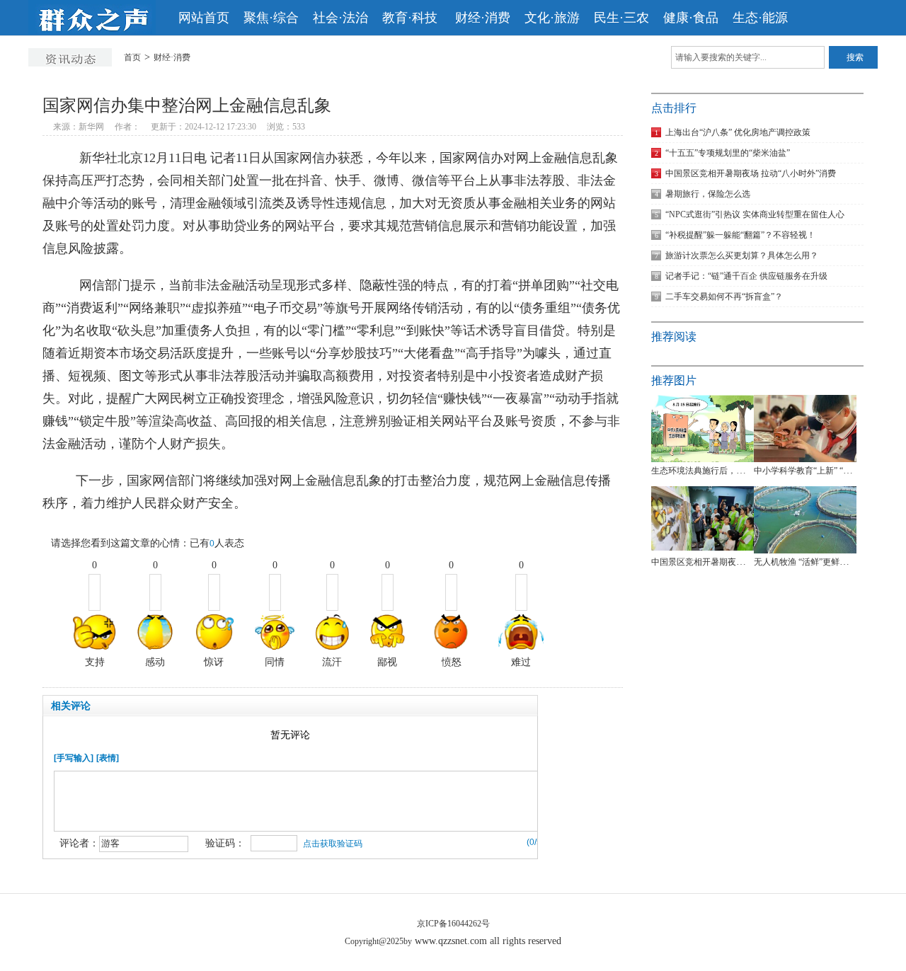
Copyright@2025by (378, 941)
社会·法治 (340, 18)
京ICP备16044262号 (453, 924)
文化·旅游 (552, 18)
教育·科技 (411, 18)
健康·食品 (690, 18)
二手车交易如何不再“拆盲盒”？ (719, 296)
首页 (132, 57)
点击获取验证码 (332, 844)
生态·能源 (760, 18)
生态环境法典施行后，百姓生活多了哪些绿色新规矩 (749, 471)
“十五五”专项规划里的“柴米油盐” (722, 153)
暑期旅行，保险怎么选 (702, 194)
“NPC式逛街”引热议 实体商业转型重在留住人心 (749, 214)
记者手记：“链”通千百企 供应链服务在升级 (741, 276)
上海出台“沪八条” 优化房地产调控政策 (732, 132)
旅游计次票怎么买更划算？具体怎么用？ (736, 255)
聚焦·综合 (271, 18)
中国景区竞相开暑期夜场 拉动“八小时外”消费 (745, 173)
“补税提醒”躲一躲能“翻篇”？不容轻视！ (735, 235)
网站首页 (203, 18)
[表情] (107, 758)
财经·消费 (482, 18)
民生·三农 (621, 18)
